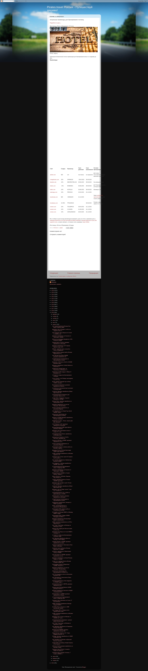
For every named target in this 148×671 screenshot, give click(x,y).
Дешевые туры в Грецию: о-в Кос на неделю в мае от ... (61, 330)
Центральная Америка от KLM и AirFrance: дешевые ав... (60, 438)
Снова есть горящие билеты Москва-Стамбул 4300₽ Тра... (61, 562)
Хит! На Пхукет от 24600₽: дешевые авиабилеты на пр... (61, 555)
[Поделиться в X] (69, 228)
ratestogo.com (53, 192)
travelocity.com (54, 197)
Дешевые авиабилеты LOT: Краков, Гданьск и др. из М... (61, 346)
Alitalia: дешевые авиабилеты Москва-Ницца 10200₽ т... (62, 604)
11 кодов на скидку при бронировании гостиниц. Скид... (62, 536)
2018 (52, 306)
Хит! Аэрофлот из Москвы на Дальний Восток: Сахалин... (62, 640)
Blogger (84, 667)
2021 (52, 300)
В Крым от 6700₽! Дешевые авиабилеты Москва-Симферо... (62, 418)
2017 (52, 308)
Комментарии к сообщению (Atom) (67, 276)
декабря (55, 314)
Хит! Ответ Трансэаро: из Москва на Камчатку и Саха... (61, 624)
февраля (55, 658)
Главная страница (73, 273)
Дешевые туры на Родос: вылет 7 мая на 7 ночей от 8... (61, 490)
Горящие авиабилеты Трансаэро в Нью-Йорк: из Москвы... (62, 545)
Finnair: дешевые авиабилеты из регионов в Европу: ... (60, 408)
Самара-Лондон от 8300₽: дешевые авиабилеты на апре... (61, 542)
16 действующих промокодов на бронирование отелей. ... (60, 500)
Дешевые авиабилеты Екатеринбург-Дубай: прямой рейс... (61, 519)
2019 (52, 304)
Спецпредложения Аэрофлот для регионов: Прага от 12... (60, 395)
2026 (52, 290)
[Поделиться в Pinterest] (72, 228)
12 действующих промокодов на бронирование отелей (60, 359)
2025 (52, 292)
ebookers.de (53, 182)
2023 (52, 296)
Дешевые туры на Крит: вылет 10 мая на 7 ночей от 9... (61, 483)
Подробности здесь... (55, 23)
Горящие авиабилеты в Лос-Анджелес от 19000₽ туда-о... (62, 581)
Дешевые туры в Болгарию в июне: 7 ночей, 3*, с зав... (61, 431)
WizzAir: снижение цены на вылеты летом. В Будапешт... (61, 349)
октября (55, 318)
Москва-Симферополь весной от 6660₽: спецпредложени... (62, 591)
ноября (55, 316)
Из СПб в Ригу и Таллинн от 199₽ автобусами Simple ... (60, 607)
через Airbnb (86, 222)
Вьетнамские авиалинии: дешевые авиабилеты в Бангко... (61, 385)
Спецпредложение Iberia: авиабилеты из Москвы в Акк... (62, 434)
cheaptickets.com (54, 179)
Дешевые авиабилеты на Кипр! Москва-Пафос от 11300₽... (62, 558)
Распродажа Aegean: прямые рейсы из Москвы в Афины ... (62, 447)
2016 (52, 310)
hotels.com (53, 185)
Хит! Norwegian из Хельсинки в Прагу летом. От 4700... (61, 578)
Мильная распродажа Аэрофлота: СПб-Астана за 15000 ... (62, 340)
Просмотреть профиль (55, 284)
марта (54, 656)
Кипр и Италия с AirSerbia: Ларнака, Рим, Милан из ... (61, 477)
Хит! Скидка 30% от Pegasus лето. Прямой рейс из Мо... (61, 611)
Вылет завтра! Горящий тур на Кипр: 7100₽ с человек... (61, 382)
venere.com (53, 206)
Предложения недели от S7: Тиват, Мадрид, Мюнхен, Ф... (61, 633)
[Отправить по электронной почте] (66, 228)
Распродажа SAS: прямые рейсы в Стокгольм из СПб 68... (61, 509)
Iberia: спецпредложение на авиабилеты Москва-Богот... (60, 506)
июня (54, 320)
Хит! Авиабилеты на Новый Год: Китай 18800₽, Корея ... (62, 411)
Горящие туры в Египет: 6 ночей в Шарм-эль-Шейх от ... (61, 650)
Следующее (54, 273)
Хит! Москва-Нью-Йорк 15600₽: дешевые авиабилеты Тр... (60, 356)
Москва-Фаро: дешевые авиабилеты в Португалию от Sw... (62, 402)
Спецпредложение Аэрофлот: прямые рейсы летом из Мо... (62, 620)
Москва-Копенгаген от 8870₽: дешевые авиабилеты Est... (62, 584)
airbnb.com (53, 174)
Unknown (53, 282)
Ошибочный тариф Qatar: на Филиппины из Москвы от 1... (60, 369)
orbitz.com (52, 189)
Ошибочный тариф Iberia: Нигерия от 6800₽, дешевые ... (61, 503)
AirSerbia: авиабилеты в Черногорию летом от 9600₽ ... (61, 552)
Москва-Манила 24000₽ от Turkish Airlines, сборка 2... (61, 473)
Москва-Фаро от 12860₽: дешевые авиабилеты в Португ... (61, 594)
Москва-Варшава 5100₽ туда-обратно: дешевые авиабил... (62, 428)
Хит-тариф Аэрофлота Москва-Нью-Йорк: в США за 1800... (61, 327)
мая (54, 322)
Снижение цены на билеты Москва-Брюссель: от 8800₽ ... (61, 549)
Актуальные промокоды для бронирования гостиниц (59, 415)
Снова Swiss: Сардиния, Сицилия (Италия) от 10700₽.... (60, 398)
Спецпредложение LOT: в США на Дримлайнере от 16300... (61, 493)
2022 (52, 298)
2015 (52, 312)
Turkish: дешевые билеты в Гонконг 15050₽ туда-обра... (61, 480)
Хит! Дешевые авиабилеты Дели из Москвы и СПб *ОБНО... (61, 539)
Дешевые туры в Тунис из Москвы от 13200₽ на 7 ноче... (61, 617)
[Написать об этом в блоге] (68, 228)
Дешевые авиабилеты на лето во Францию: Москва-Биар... (60, 405)
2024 (52, 294)
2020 (52, 302)
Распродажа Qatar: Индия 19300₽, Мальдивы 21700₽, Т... (61, 516)
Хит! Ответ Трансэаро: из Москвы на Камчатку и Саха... (61, 526)
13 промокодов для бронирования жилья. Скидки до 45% (61, 597)
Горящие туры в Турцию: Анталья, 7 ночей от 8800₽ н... (61, 653)
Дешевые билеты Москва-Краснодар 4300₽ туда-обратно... (61, 451)
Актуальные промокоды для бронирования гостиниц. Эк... (60, 571)
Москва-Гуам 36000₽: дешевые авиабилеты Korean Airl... (60, 630)
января (55, 660)
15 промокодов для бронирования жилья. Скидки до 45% (61, 467)
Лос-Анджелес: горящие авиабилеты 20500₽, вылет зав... (61, 464)
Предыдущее (93, 273)
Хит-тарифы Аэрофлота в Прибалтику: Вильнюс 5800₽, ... (62, 460)
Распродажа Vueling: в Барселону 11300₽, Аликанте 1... (60, 565)
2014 (52, 663)
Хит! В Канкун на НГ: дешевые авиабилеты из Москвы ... (60, 425)
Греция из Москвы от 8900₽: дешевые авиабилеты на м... (62, 441)
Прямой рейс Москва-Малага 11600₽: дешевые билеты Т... (61, 588)
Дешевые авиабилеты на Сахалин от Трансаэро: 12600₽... (61, 336)
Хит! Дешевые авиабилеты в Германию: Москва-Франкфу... (62, 627)
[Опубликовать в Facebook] (71, 228)
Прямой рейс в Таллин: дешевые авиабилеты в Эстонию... (60, 343)
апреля (55, 324)
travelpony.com (54, 203)
